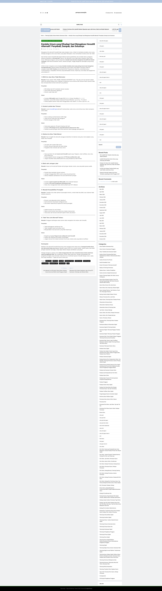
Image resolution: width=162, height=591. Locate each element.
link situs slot (102, 56)
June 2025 (102, 218)
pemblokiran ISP (53, 263)
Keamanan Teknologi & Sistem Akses (107, 346)
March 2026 (102, 194)
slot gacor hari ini (103, 443)
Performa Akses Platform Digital (106, 396)
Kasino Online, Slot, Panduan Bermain (107, 315)
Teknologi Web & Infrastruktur (106, 566)
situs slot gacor (103, 72)
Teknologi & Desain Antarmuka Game (107, 524)
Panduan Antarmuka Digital (105, 356)
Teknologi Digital (103, 545)
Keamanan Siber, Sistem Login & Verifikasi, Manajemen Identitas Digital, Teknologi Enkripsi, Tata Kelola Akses (110, 342)
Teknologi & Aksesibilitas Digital (106, 514)
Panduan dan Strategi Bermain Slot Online (108, 372)
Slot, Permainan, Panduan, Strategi (107, 485)
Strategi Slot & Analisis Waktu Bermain (108, 508)
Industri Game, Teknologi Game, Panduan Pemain (110, 299)
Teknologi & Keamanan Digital (106, 529)
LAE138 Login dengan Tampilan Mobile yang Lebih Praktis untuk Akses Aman (97, 1)
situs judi (101, 415)
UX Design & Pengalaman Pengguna (107, 578)
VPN (68, 263)
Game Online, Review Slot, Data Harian (108, 285)
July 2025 (102, 215)
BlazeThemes (89, 588)
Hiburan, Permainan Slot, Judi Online (107, 297)
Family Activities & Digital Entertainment (108, 272)
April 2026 (102, 191)
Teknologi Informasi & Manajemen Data (108, 560)
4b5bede (44, 49)
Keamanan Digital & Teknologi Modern (108, 327)
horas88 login (53, 109)
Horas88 (61, 261)
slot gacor (102, 46)
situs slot (102, 428)
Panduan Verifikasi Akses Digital (106, 391)
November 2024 (103, 236)
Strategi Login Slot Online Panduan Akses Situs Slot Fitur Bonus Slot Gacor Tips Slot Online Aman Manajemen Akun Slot (110, 504)
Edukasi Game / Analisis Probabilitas (107, 270)
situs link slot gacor (104, 40)
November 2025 (103, 205)
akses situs (48, 261)
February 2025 (102, 228)
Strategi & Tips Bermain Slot (106, 493)
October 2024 (102, 239)
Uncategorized (103, 575)
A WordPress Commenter (105, 181)
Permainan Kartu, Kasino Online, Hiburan (108, 399)
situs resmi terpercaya (104, 425)
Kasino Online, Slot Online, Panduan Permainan (109, 312)
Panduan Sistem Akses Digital (106, 384)
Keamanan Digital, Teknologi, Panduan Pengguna (110, 333)
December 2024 (103, 233)
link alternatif (45, 263)
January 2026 (102, 199)
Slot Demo (102, 438)
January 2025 (102, 231)
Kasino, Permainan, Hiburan (105, 317)
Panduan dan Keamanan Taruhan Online (108, 370)
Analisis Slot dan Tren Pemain (106, 259)
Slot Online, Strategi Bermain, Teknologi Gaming (110, 470)
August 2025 (102, 212)
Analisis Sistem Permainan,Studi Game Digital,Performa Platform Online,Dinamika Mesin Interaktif (110, 256)
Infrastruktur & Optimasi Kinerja (106, 304)
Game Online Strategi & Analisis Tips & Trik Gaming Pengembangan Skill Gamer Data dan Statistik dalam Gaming (109, 281)
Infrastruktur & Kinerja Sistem (106, 302)
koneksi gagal (87, 261)
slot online (102, 51)
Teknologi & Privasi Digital (105, 534)
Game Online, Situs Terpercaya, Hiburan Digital (109, 287)
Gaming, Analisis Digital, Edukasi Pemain (108, 294)
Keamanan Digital (69, 261)
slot (100, 82)
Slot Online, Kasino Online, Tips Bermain (108, 461)
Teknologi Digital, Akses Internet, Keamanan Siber (52, 40)
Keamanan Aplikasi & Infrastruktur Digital (108, 324)
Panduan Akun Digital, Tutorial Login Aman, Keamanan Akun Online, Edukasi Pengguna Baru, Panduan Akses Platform (110, 353)
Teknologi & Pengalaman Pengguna (107, 531)
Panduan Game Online (104, 375)
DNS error (55, 261)
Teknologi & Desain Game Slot (106, 526)
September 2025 (103, 210)
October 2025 (102, 207)
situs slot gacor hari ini (104, 77)
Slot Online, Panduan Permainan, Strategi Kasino (110, 463)
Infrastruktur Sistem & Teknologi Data (107, 307)
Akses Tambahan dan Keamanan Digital (108, 251)
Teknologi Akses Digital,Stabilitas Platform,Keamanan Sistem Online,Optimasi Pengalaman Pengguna (109, 541)
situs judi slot (102, 417)
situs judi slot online (104, 423)
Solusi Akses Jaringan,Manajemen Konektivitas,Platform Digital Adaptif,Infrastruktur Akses (110, 489)
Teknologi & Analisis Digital (105, 517)
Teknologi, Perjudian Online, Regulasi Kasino (109, 569)
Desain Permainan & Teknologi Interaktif (108, 265)
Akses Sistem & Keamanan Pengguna (107, 249)
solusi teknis (62, 263)
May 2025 (102, 220)
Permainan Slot (103, 401)
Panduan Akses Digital (104, 348)
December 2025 (103, 202)
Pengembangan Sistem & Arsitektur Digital (109, 394)
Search (100, 144)
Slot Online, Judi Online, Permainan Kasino (108, 458)
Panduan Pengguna (104, 382)
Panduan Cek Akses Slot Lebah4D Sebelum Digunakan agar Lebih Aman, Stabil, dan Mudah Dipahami (58, 29)
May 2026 (102, 189)
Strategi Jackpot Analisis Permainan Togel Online (110, 500)
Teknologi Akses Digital (105, 537)
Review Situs (102, 412)
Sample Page (79, 24)
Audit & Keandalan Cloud (105, 262)
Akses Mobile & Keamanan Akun (106, 246)
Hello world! (114, 181)
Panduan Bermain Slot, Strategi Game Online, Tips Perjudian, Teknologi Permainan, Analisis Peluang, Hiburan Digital (110, 361)
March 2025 (102, 226)
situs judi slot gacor (104, 420)
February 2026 (102, 197)
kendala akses (78, 261)
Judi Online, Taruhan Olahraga (106, 310)
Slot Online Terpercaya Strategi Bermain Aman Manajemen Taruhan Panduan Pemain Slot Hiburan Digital (110, 451)
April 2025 (102, 223)
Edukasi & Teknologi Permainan (106, 267)
